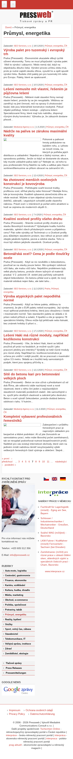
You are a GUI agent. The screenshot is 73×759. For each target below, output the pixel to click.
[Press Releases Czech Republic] (54, 480)
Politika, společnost (15, 605)
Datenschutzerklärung (42, 713)
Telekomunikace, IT (15, 639)
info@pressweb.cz (20, 555)
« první (5, 458)
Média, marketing (14, 595)
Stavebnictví (11, 634)
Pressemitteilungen (16, 673)
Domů (8, 27)
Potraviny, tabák (13, 610)
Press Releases (14, 668)
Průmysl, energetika (54, 46)
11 (48, 461)
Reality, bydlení (13, 619)
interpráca (60, 735)
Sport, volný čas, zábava (18, 629)
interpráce (11, 735)
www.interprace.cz (55, 571)
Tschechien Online (50, 728)
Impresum (14, 710)
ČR (65, 46)
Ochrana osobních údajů (39, 710)
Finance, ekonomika (15, 580)
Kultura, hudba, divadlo (17, 590)
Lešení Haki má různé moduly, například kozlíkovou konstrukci (36, 337)
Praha (47, 289)
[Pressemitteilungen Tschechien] (63, 480)
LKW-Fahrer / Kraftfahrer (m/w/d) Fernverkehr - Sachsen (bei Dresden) (54, 543)
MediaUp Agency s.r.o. (24, 127)
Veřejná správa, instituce (18, 644)
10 (43, 461)
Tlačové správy (14, 663)
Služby (8, 624)
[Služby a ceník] (46, 480)
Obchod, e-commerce (16, 600)
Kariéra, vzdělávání (15, 585)
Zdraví (8, 649)
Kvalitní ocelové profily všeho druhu (33, 219)
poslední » (10, 464)
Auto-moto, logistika (15, 571)
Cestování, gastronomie (17, 575)
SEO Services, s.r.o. (23, 46)
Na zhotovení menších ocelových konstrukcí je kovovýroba (30, 182)
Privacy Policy (17, 713)
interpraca (51, 738)
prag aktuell (15, 744)
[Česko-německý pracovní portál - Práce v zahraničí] (53, 496)
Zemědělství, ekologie (16, 653)
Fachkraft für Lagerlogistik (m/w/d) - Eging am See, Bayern (55, 510)
